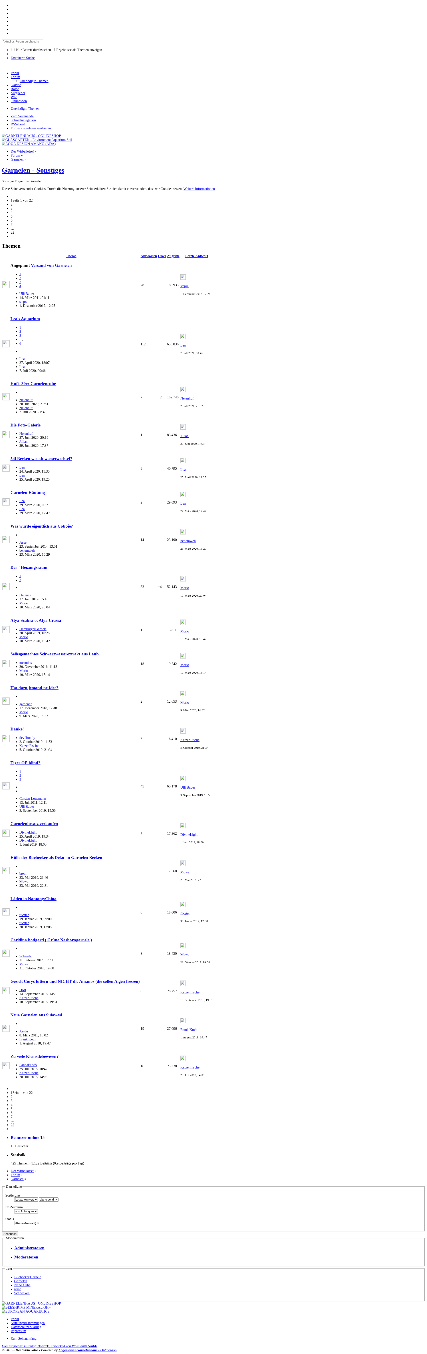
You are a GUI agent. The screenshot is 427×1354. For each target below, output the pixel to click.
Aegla (23, 1031)
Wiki (14, 97)
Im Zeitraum (14, 1207)
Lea (22, 359)
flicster (24, 915)
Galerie (16, 85)
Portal (15, 73)
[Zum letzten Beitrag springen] (183, 278)
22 (12, 232)
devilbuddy (27, 738)
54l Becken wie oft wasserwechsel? (41, 458)
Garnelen (20, 1281)
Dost (22, 990)
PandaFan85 (28, 1065)
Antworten (149, 256)
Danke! (17, 729)
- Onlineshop (87, 1350)
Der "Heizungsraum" (30, 567)
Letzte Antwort (196, 256)
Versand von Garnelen (51, 265)
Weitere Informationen (199, 189)
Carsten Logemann (32, 798)
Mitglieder (18, 93)
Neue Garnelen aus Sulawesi (36, 1015)
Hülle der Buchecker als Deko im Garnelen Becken (56, 857)
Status (9, 1219)
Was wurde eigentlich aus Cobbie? (41, 526)
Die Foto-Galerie (25, 425)
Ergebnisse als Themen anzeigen (78, 50)
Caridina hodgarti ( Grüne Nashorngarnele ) (51, 940)
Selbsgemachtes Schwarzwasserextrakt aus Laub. (55, 654)
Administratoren (29, 1248)
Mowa (23, 881)
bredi (22, 873)
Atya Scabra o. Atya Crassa (35, 620)
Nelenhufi (26, 400)
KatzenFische (28, 746)
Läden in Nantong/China (33, 898)
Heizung (25, 595)
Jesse (22, 542)
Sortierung (12, 1195)
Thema (71, 256)
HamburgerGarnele (32, 629)
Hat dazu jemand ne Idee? (34, 687)
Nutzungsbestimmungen (28, 1323)
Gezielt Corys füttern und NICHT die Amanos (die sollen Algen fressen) (75, 981)
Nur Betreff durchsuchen (33, 50)
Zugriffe (173, 256)
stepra (23, 302)
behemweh (27, 550)
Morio (23, 603)
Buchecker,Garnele (27, 1277)
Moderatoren (26, 1257)
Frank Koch (27, 1039)
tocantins (25, 663)
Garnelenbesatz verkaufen (34, 823)
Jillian (23, 441)
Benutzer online (25, 1137)
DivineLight (27, 832)
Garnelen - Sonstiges (33, 170)
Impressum (18, 1331)
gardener (25, 704)
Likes (162, 256)
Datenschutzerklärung (26, 1327)
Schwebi (25, 956)
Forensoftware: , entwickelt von (49, 1346)
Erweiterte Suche (23, 58)
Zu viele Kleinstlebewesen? (34, 1056)
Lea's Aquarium (25, 318)
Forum (15, 77)
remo (17, 1289)
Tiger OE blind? (25, 763)
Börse (15, 89)
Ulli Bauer (26, 294)
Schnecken (22, 1293)
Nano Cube (22, 1285)
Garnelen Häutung (27, 492)
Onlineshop (19, 101)
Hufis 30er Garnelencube (33, 383)
